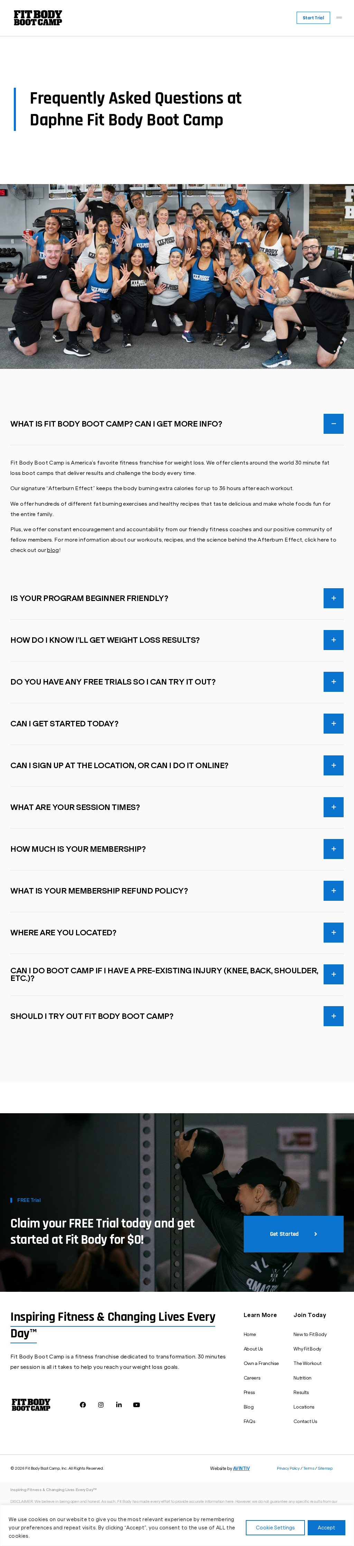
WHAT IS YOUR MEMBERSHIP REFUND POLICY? (99, 891)
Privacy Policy (288, 1468)
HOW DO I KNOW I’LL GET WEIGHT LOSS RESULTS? (105, 640)
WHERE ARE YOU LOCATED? (63, 933)
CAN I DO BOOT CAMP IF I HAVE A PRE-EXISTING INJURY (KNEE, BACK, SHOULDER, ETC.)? (164, 974)
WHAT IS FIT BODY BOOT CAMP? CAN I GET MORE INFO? (116, 424)
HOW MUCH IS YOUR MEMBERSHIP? (78, 849)
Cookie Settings (275, 1528)
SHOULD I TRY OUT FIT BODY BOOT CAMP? (91, 1016)
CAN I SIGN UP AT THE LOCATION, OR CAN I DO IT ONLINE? (119, 766)
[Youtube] (136, 1404)
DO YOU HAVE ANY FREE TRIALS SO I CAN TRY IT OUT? (112, 682)
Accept (326, 1528)
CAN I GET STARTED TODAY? (64, 724)
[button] (339, 18)
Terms (308, 1468)
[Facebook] (83, 1404)
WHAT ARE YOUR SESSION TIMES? (75, 807)
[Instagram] (101, 1404)
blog (53, 550)
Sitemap (325, 1468)
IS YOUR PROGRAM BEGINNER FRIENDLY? (89, 598)
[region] (177, 1525)
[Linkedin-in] (118, 1404)
